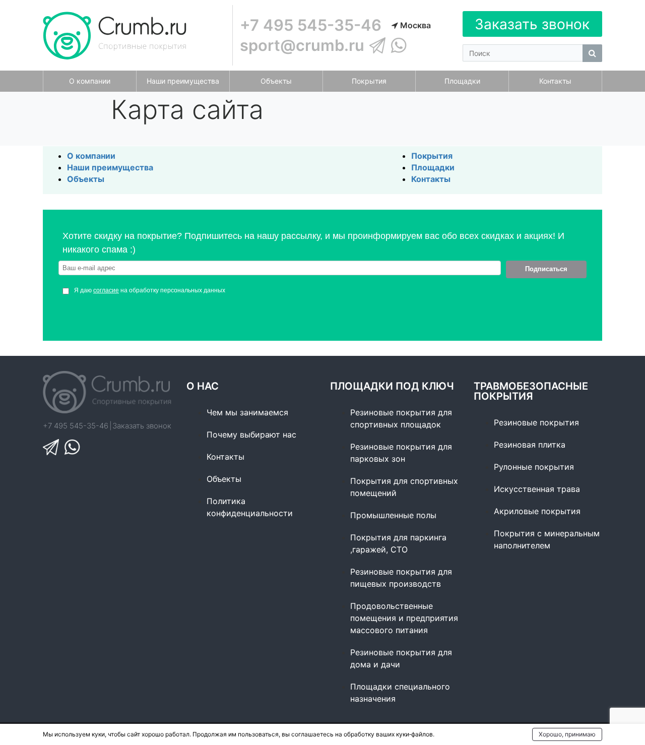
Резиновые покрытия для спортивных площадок (401, 418)
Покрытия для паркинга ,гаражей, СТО (398, 543)
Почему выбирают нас (251, 434)
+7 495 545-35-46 (310, 25)
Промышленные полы (393, 515)
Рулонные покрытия (534, 467)
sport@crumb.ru (302, 45)
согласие (106, 290)
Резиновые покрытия (536, 422)
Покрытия (432, 156)
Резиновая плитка (529, 445)
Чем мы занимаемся (247, 412)
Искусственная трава (537, 489)
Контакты (430, 179)
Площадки (433, 167)
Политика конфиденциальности (250, 507)
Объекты (85, 179)
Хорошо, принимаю (567, 734)
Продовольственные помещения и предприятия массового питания (404, 618)
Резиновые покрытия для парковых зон (401, 453)
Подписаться (546, 269)
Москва (414, 25)
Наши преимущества (110, 167)
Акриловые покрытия (537, 511)
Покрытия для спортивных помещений (404, 487)
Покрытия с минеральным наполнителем (547, 539)
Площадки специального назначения (400, 692)
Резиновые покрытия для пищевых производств (401, 578)
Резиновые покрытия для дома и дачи (401, 658)
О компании (91, 156)
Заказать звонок (532, 24)
